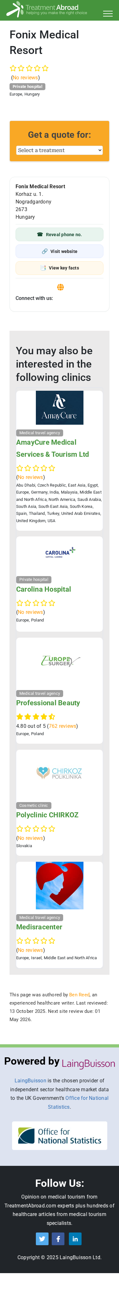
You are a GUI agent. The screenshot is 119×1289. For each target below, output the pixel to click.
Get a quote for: (59, 135)
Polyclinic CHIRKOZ (47, 815)
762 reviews (62, 726)
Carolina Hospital (43, 589)
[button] (59, 234)
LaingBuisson (30, 1081)
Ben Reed (79, 995)
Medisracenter (39, 927)
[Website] (60, 287)
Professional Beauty (48, 703)
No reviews (25, 78)
